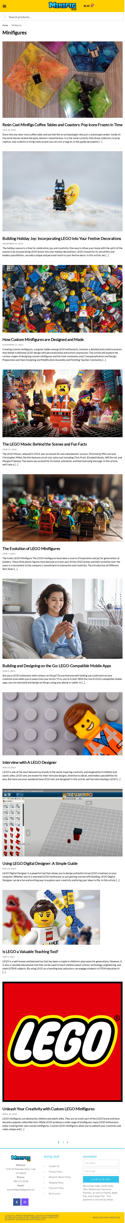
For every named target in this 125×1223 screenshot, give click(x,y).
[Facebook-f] (17, 1202)
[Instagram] (25, 1202)
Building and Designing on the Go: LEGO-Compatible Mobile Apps (56, 665)
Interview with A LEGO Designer (29, 762)
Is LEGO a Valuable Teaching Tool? (30, 951)
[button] (4, 6)
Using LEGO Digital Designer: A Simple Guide (40, 863)
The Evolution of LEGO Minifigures (31, 548)
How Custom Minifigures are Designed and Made (43, 339)
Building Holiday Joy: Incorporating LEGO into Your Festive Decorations (61, 238)
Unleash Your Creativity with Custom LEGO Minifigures (48, 1108)
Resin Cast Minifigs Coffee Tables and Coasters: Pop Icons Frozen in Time (62, 124)
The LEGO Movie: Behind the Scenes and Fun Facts (44, 444)
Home (5, 25)
